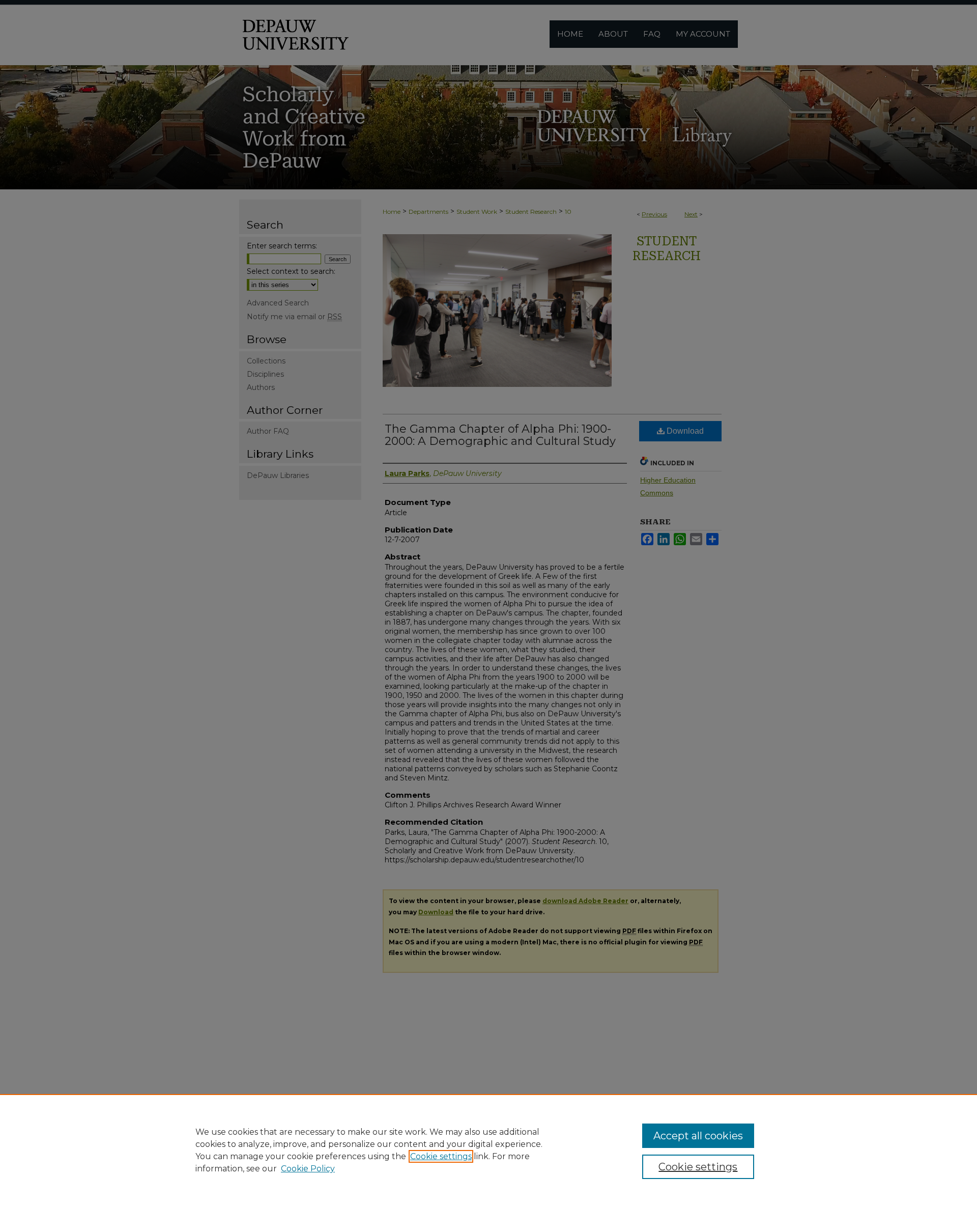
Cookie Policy (308, 1168)
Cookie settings (441, 1156)
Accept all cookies (698, 1136)
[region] (488, 1150)
